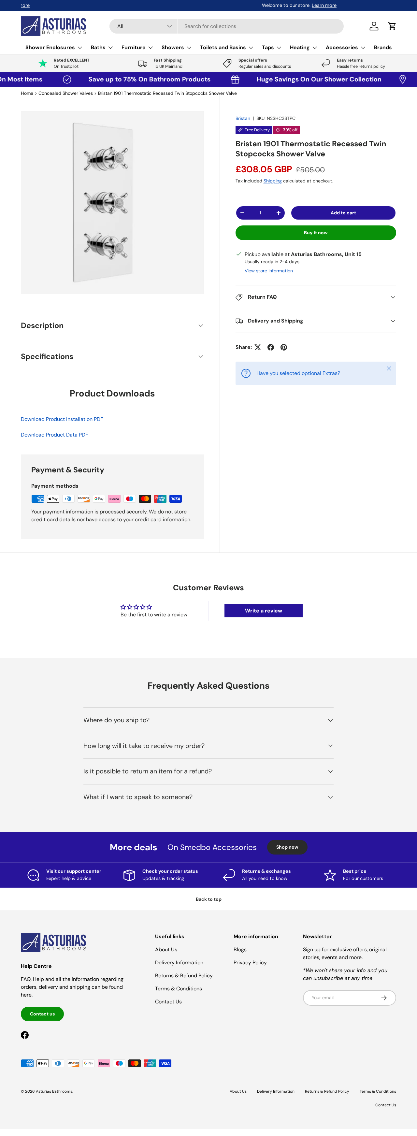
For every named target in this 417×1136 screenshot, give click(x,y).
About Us (166, 949)
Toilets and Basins (223, 47)
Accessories (342, 47)
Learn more (83, 5)
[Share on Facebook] (270, 347)
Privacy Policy (250, 962)
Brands (383, 47)
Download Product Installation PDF (62, 419)
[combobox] (226, 26)
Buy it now (316, 233)
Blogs (240, 949)
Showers (173, 47)
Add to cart (343, 213)
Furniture (134, 47)
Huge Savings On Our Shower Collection (299, 79)
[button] (392, 26)
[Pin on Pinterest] (283, 347)
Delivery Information (179, 962)
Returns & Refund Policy (184, 975)
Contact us (42, 1014)
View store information (269, 271)
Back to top (209, 899)
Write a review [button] (263, 610)
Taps (268, 47)
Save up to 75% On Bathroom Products (131, 79)
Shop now (287, 847)
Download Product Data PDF (54, 434)
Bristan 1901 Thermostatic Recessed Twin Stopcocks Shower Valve (167, 93)
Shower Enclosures (50, 47)
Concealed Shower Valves (65, 93)
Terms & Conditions (178, 988)
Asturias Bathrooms (54, 1091)
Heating (300, 47)
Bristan (243, 118)
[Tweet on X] (257, 347)
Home (27, 93)
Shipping (273, 181)
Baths (98, 47)
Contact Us (168, 1001)
